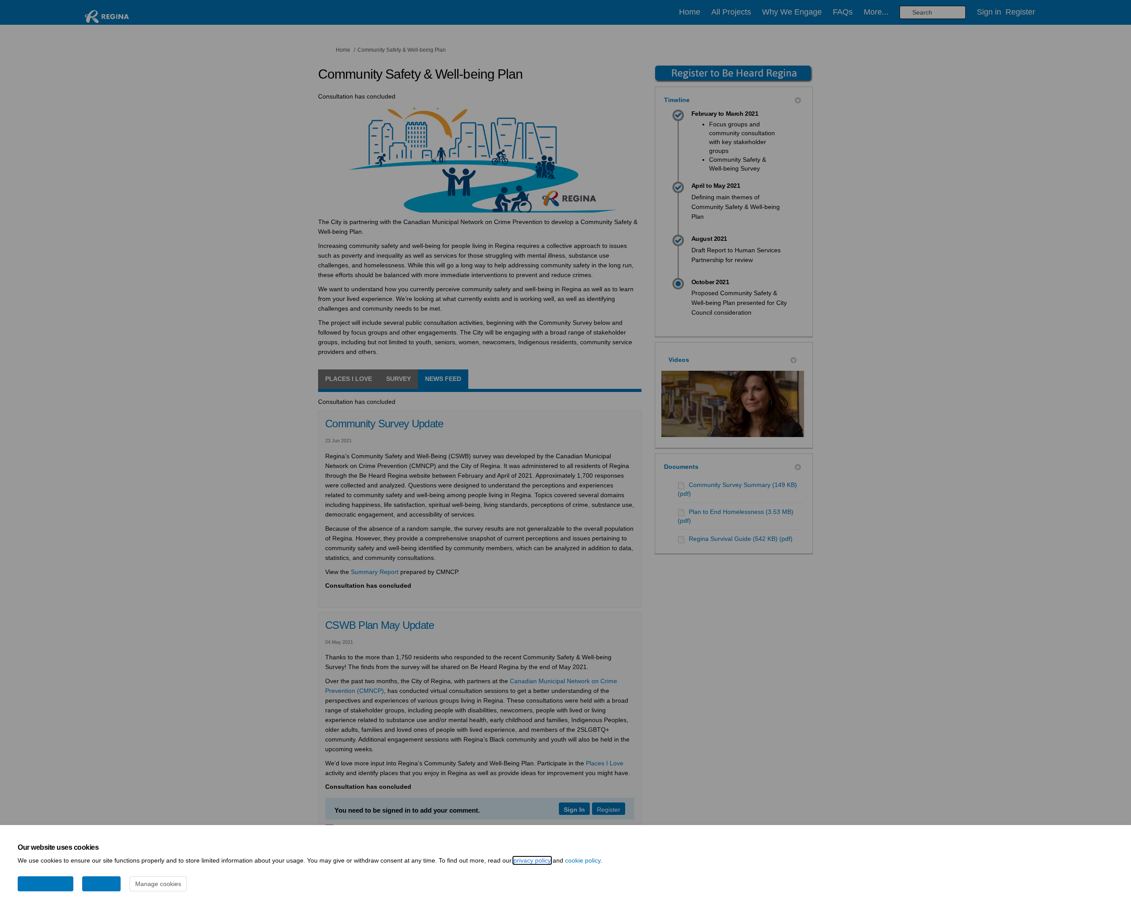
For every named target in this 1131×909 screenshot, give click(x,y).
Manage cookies (158, 883)
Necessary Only (45, 883)
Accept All (101, 883)
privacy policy (532, 860)
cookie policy (582, 860)
